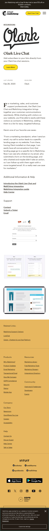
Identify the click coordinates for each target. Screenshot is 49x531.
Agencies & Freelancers (32, 387)
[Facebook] (9, 492)
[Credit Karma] (30, 466)
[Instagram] (21, 492)
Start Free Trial (33, 13)
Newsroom (7, 411)
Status (6, 388)
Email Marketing (9, 369)
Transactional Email (10, 373)
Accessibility (8, 423)
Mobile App (8, 392)
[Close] (45, 511)
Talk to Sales (8, 447)
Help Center (9, 192)
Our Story (7, 407)
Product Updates (10, 366)
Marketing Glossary (31, 369)
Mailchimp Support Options (13, 332)
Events (26, 394)
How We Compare (10, 377)
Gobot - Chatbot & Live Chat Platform (17, 340)
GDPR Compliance (10, 381)
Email (6, 213)
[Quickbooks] (18, 471)
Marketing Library (30, 362)
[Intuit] (24, 461)
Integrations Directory (32, 373)
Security (7, 385)
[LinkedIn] (27, 492)
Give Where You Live (11, 415)
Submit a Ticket (11, 210)
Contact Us (8, 436)
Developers (28, 390)
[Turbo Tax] (17, 466)
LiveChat (7, 336)
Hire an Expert (9, 440)
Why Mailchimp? (9, 362)
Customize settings (24, 526)
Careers (6, 419)
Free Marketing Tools (31, 366)
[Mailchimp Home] (10, 13)
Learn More (10, 67)
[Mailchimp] (31, 471)
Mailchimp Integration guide (16, 189)
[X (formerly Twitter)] (15, 492)
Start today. (24, 7)
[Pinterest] (40, 492)
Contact (7, 207)
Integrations (9, 25)
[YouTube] (33, 492)
